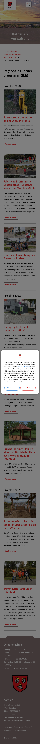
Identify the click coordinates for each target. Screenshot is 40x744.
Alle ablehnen (28, 388)
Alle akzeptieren (12, 388)
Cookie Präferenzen (23, 367)
